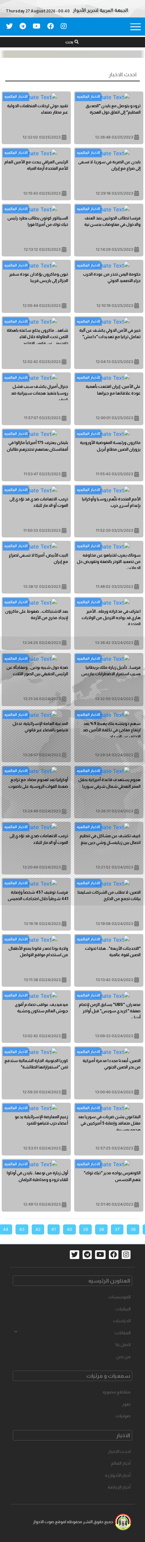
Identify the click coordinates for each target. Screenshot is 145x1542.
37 (117, 1229)
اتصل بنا (122, 1344)
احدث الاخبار (119, 1451)
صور (126, 1404)
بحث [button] (69, 42)
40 (69, 1229)
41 (53, 1229)
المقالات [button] (122, 1332)
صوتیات (122, 1415)
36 (133, 1229)
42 (37, 1229)
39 (85, 1229)
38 (101, 1229)
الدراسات (121, 1320)
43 (22, 1229)
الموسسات (119, 1296)
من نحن (123, 1356)
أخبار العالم (120, 1463)
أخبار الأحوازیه (117, 1475)
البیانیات (122, 1308)
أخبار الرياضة (119, 1487)
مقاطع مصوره (116, 1391)
